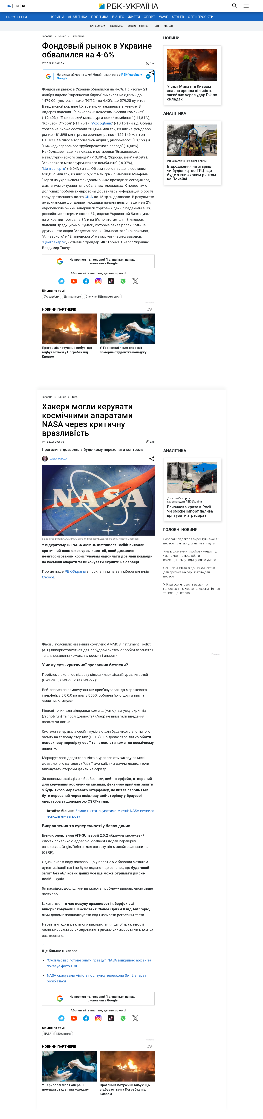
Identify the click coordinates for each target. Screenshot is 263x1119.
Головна (47, 36)
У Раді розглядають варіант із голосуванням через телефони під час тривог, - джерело (191, 588)
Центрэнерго (54, 168)
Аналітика (77, 17)
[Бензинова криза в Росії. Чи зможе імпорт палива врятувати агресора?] (192, 478)
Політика (99, 17)
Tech (156, 26)
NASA (47, 1033)
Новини (57, 17)
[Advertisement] (98, 611)
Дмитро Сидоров (178, 498)
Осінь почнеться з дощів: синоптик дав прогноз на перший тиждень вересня (189, 572)
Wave (163, 17)
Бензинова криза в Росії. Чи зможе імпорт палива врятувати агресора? (190, 511)
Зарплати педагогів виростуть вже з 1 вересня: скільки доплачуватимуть (191, 541)
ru (24, 6)
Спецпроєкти (201, 17)
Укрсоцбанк (102, 123)
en (16, 6)
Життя (134, 17)
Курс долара (97, 26)
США (89, 197)
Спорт (149, 17)
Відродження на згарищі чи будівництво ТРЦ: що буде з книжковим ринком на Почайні (191, 172)
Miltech (168, 26)
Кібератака (63, 1033)
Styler (178, 17)
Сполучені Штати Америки (103, 296)
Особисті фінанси (138, 26)
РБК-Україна (75, 571)
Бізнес (118, 17)
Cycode (48, 577)
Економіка (116, 26)
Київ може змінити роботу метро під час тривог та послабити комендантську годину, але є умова (190, 555)
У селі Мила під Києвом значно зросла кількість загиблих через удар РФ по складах (192, 92)
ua (9, 6)
